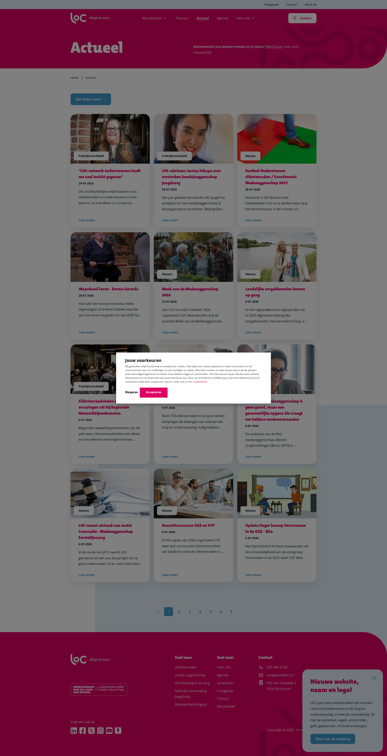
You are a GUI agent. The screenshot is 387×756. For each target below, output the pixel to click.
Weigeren (131, 392)
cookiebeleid (200, 381)
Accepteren (153, 392)
